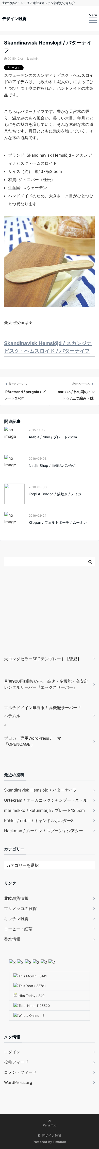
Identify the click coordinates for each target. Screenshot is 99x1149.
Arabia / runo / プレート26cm (53, 437)
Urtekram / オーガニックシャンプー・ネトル (45, 800)
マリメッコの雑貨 (20, 908)
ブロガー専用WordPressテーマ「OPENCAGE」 (32, 741)
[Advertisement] (36, 618)
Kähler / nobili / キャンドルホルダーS (39, 820)
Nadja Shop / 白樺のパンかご (52, 465)
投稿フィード (16, 1062)
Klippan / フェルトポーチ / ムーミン (58, 522)
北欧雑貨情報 (16, 898)
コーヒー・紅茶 (18, 928)
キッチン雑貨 (16, 918)
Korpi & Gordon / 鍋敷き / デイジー (57, 494)
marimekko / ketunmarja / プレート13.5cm (44, 810)
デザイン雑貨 (14, 18)
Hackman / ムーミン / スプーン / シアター (43, 830)
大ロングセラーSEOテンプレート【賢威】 (42, 658)
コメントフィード (20, 1072)
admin (34, 59)
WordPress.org (18, 1082)
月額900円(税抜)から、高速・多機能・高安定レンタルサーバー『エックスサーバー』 (46, 684)
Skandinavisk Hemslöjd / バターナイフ (40, 790)
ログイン (12, 1051)
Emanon (59, 1142)
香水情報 (12, 939)
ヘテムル (12, 715)
